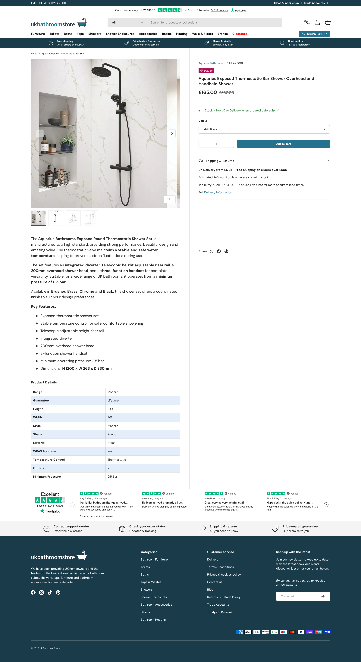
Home (34, 53)
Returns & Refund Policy (223, 597)
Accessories (148, 34)
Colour (203, 120)
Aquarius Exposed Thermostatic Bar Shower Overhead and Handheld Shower (63, 53)
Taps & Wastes (151, 582)
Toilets (54, 34)
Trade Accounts (314, 3)
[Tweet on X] (211, 251)
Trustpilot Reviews (219, 612)
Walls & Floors (202, 34)
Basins (167, 34)
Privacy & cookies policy (224, 574)
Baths (68, 34)
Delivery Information (218, 192)
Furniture (38, 34)
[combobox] (195, 22)
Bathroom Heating (153, 620)
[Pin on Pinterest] (226, 251)
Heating (182, 34)
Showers (94, 34)
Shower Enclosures (120, 34)
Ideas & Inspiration (286, 3)
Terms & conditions (220, 567)
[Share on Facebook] (219, 251)
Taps (80, 34)
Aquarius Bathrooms (211, 63)
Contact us (214, 582)
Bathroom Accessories (156, 605)
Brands (223, 34)
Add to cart (283, 143)
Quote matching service (146, 44)
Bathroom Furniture (154, 559)
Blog (210, 590)
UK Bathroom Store (50, 648)
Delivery (212, 559)
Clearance (240, 34)
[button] (328, 22)
